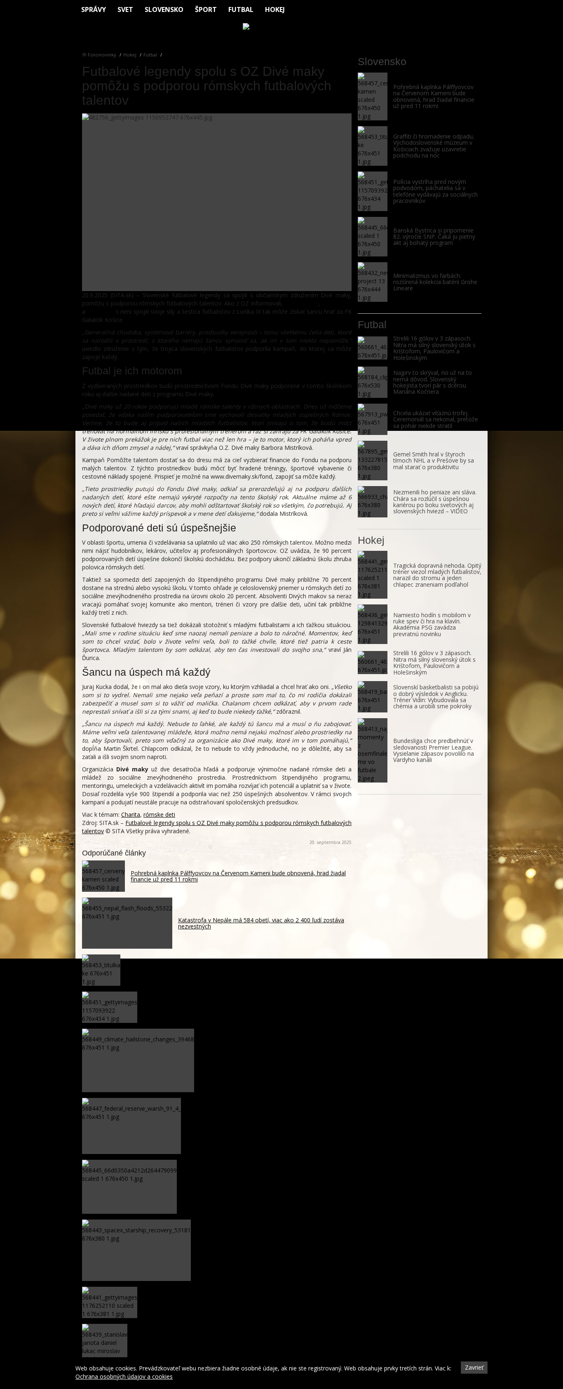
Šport (206, 9)
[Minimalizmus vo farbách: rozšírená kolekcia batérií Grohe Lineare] (372, 282)
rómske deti (159, 814)
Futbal (240, 9)
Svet (125, 9)
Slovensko (164, 9)
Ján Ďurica (100, 311)
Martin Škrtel (301, 303)
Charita (130, 814)
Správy (93, 9)
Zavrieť (474, 1367)
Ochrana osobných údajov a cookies (124, 1376)
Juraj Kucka (337, 303)
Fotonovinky (102, 55)
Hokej (275, 9)
